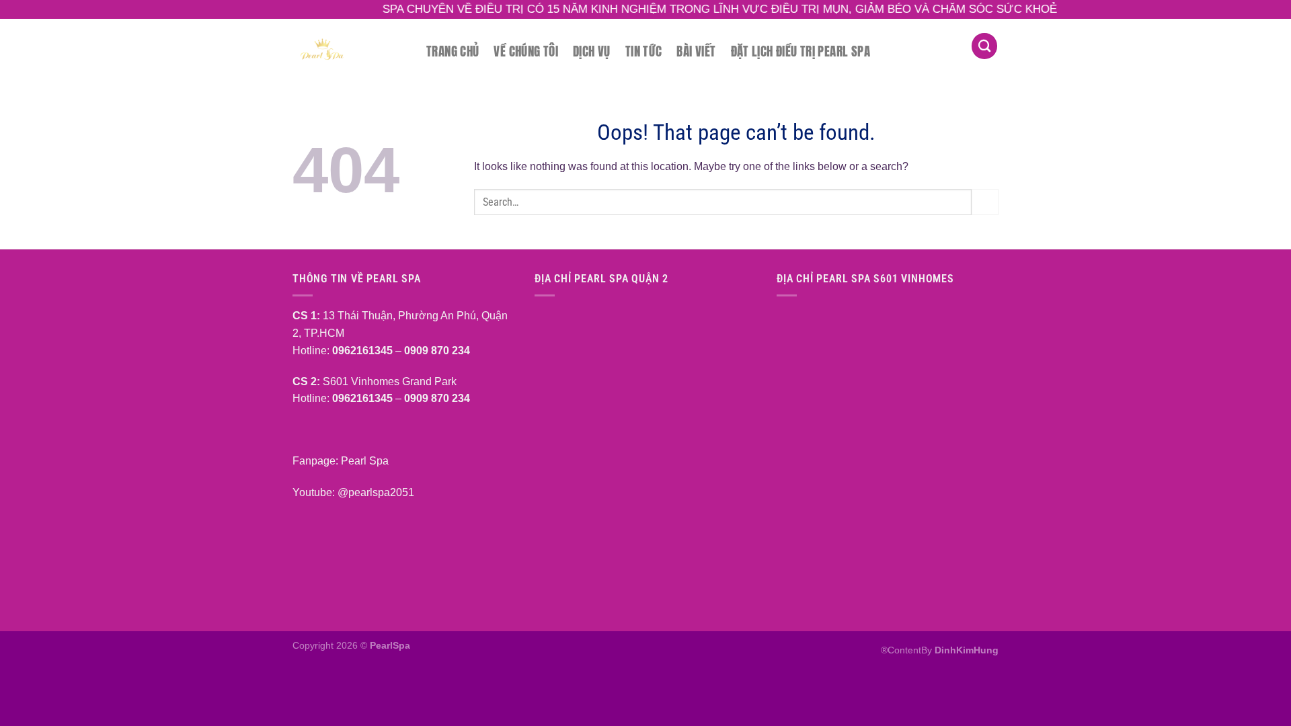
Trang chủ (452, 51)
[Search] (984, 46)
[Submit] (985, 202)
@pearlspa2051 (376, 492)
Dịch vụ (592, 51)
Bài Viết (695, 51)
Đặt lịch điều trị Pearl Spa (800, 51)
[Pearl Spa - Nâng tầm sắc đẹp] (349, 48)
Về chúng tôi (526, 51)
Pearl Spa (363, 461)
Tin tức (643, 51)
